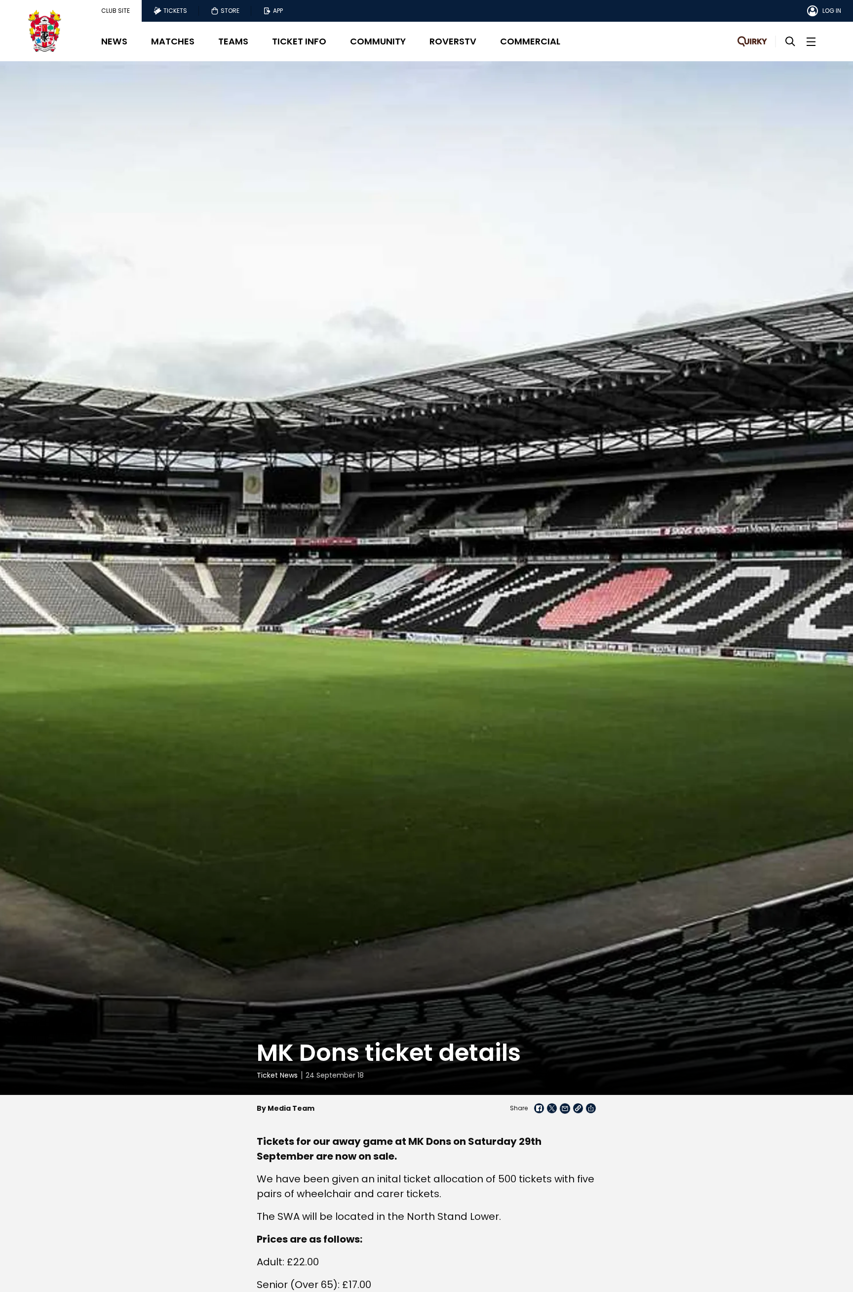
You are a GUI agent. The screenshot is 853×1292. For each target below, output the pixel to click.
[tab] (115, 11)
